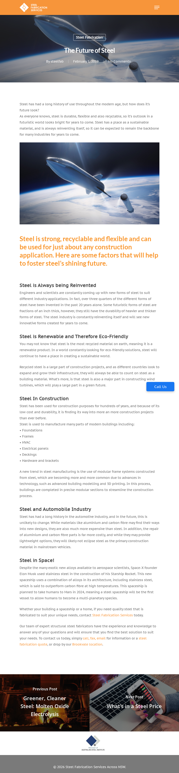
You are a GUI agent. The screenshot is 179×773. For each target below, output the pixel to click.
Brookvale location (87, 644)
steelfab (57, 61)
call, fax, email (94, 638)
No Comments (119, 61)
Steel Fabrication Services (112, 615)
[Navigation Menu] (156, 7)
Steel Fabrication (89, 37)
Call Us (160, 386)
